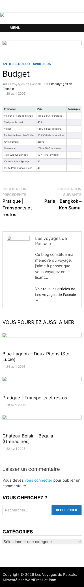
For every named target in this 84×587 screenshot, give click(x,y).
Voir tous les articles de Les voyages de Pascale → (55, 294)
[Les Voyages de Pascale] (42, 18)
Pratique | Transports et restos (34, 397)
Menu (15, 27)
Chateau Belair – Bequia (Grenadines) (27, 438)
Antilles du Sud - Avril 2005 (26, 64)
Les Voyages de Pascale (55, 574)
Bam (52, 580)
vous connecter (38, 480)
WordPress (34, 580)
